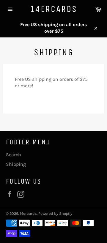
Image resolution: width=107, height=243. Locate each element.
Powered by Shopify (55, 213)
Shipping (16, 164)
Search (13, 154)
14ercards (53, 9)
